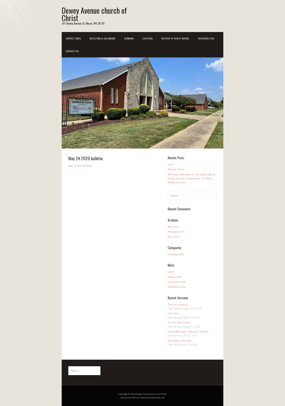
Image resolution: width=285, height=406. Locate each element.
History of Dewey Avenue (175, 38)
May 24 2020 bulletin (80, 165)
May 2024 (173, 226)
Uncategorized (176, 254)
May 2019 (173, 236)
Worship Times (176, 169)
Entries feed (175, 276)
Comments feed (177, 281)
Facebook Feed (206, 38)
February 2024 (176, 231)
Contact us (72, 51)
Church (124, 397)
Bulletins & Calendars (102, 38)
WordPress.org (176, 286)
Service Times (73, 38)
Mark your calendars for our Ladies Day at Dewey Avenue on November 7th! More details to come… (191, 178)
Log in (171, 271)
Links (170, 164)
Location (147, 38)
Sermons (129, 38)
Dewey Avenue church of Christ (94, 14)
